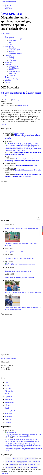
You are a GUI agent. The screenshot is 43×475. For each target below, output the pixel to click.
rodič (38, 464)
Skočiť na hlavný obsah (8, 2)
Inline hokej (8, 414)
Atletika (7, 394)
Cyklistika (8, 388)
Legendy (11, 59)
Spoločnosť (12, 61)
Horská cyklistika (10, 411)
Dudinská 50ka (13, 66)
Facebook (9, 103)
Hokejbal (8, 422)
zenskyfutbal (14, 464)
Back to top (4, 473)
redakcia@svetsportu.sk (8, 358)
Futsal (7, 385)
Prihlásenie (8, 9)
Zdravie (11, 44)
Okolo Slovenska (17, 459)
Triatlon (8, 459)
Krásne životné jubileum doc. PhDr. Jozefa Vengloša (21, 228)
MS (7, 464)
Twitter (3, 103)
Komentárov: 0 (23, 105)
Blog (10, 42)
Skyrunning (22, 464)
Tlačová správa (17, 100)
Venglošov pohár (14, 71)
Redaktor (7, 100)
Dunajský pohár (14, 68)
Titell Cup (12, 75)
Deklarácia (12, 48)
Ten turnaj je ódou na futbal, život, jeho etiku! (19, 258)
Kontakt (7, 7)
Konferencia (9, 46)
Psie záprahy (9, 391)
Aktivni (11, 57)
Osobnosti (8, 55)
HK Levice (34, 467)
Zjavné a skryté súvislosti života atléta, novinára (20, 265)
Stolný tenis (8, 416)
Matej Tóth (31, 464)
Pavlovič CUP (13, 70)
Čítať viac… (5, 125)
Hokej (7, 408)
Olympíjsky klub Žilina (24, 461)
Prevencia (8, 81)
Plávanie (7, 405)
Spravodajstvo (9, 37)
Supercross (8, 397)
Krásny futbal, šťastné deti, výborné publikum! (19, 278)
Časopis (7, 82)
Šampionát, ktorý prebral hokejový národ (18, 271)
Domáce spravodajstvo (16, 39)
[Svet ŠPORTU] (11, 13)
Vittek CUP (12, 73)
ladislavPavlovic (11, 467)
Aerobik (26, 467)
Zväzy (7, 77)
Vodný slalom (9, 402)
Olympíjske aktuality (11, 79)
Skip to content (5, 33)
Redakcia (8, 5)
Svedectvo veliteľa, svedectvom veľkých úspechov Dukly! (23, 292)
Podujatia (8, 64)
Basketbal (8, 419)
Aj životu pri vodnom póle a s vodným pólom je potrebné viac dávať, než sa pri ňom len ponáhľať (23, 435)
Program (11, 51)
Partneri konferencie (15, 53)
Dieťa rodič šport (14, 50)
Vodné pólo (8, 399)
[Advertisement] (17, 198)
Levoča (20, 467)
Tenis (6, 382)
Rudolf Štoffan (10, 461)
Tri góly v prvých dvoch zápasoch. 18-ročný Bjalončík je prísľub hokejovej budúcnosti (23, 308)
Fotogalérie (12, 41)
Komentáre (8, 62)
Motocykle (36, 461)
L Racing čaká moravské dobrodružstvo (17, 252)
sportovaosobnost (30, 459)
